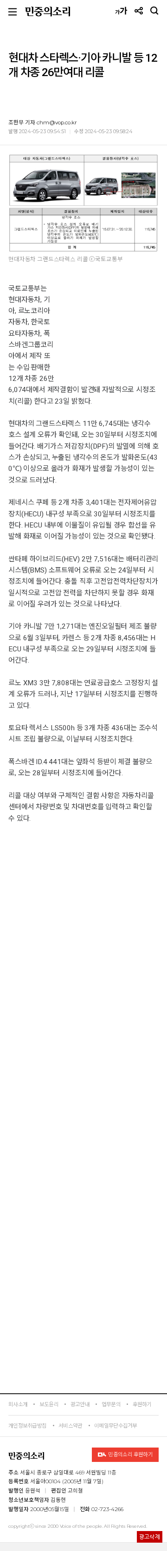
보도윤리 (48, 1404)
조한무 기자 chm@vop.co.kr (42, 122)
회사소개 (17, 1404)
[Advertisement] (83, 1155)
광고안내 (80, 1404)
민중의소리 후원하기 (130, 1454)
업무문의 (111, 1404)
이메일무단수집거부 (115, 1425)
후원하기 (142, 1404)
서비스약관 (70, 1425)
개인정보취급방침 (27, 1425)
